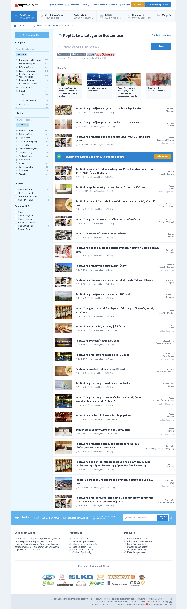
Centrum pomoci (99, 4)
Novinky (85, 4)
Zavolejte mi (163, 517)
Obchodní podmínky (81, 552)
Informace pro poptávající (84, 544)
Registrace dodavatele (138, 538)
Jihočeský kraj (54, 26)
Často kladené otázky (82, 549)
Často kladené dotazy (137, 547)
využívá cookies (92, 599)
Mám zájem (162, 156)
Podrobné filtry (33, 35)
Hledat (161, 46)
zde (170, 602)
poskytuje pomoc (127, 604)
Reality (112, 145)
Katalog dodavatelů (81, 547)
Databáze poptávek (136, 544)
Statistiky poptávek (161, 35)
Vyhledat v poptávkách (83, 541)
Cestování (112, 330)
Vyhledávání (38, 26)
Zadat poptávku (157, 4)
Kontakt (113, 4)
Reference (74, 4)
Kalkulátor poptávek (137, 552)
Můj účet (126, 4)
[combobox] (106, 46)
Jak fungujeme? (57, 4)
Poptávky (24, 26)
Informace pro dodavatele (139, 541)
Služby (111, 112)
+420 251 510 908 (49, 518)
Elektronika (112, 419)
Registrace (138, 4)
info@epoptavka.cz (77, 518)
